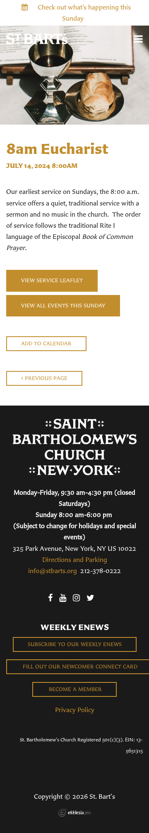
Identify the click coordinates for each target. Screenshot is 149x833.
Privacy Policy (74, 710)
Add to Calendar (46, 343)
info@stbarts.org (52, 570)
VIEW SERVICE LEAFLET (52, 280)
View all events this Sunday (63, 305)
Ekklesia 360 (74, 813)
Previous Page (45, 378)
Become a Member (74, 689)
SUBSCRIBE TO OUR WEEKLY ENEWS (75, 644)
